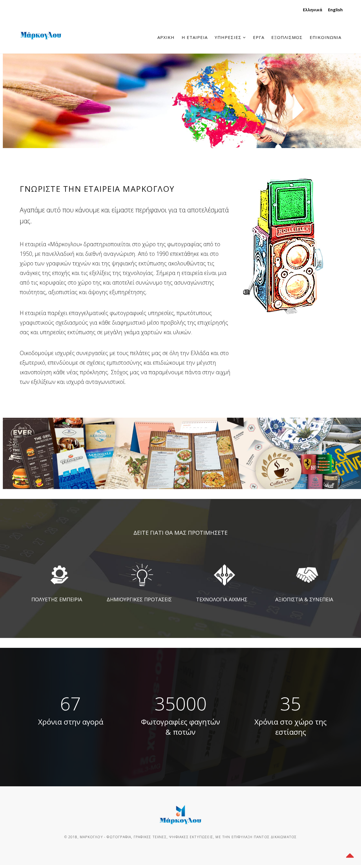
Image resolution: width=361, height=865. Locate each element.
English (335, 9)
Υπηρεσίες (228, 37)
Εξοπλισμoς (287, 37)
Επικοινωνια (325, 37)
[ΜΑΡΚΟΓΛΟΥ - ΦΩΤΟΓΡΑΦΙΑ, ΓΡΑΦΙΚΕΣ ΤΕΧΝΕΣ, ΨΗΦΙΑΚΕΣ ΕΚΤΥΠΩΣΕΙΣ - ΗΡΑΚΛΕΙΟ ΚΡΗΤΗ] (41, 20)
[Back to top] (349, 853)
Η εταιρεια (195, 37)
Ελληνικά (312, 9)
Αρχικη (166, 37)
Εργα (258, 37)
